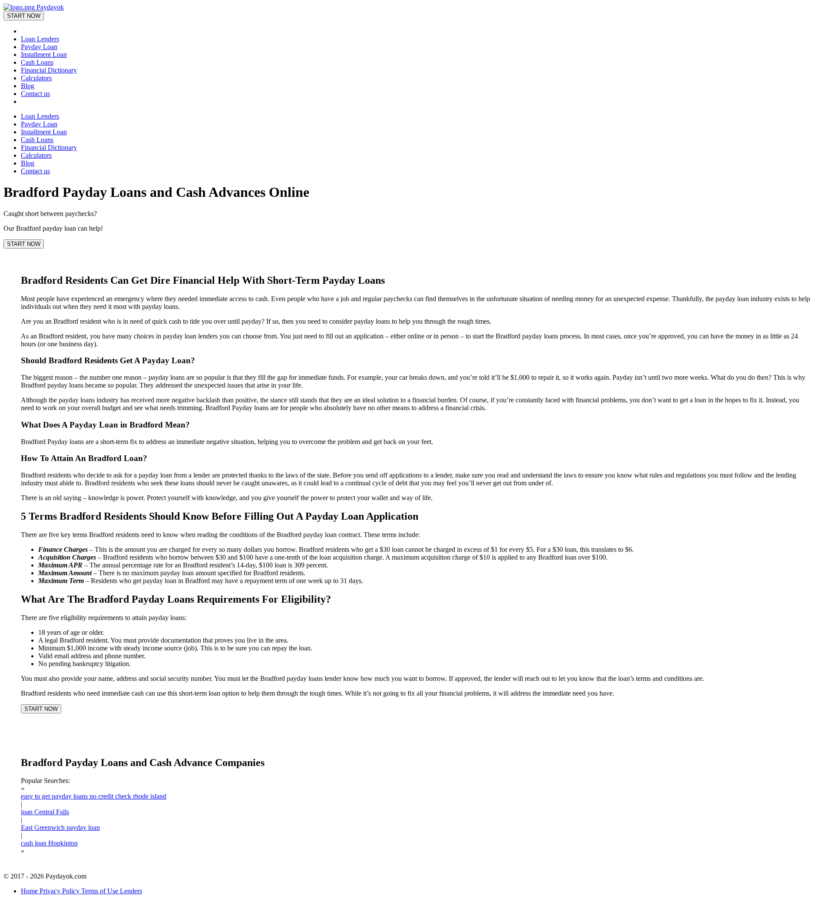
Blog (27, 86)
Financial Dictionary (49, 70)
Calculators (36, 78)
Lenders (131, 891)
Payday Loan (39, 46)
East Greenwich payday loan (60, 827)
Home (30, 891)
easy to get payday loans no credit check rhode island (93, 796)
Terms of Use (100, 891)
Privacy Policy (60, 891)
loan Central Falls (45, 812)
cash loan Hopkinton (49, 843)
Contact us (35, 93)
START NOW (23, 16)
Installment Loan (44, 54)
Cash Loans (37, 62)
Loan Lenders (40, 39)
